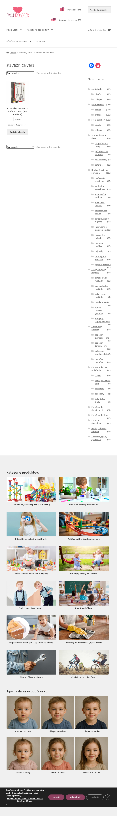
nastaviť (95, 797)
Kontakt (40, 41)
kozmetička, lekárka (100, 196)
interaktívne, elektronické (101, 228)
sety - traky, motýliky (100, 295)
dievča (98, 94)
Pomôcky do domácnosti (97, 408)
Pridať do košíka (17, 132)
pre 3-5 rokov (97, 104)
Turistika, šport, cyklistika (99, 438)
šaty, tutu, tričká (100, 400)
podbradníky (101, 159)
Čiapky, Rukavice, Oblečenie (99, 369)
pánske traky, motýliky (101, 287)
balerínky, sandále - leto (101, 352)
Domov (13, 52)
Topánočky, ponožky (96, 328)
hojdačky (99, 251)
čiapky (98, 375)
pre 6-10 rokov (98, 119)
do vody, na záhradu (100, 258)
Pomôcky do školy (99, 415)
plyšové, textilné (103, 264)
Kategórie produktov (38, 29)
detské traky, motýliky (101, 279)
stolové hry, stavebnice (100, 188)
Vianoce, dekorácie (96, 422)
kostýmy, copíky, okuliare (102, 320)
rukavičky (99, 388)
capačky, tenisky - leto (101, 344)
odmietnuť (75, 797)
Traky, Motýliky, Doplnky (98, 271)
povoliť (56, 797)
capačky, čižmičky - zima (102, 336)
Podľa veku (12, 29)
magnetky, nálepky (100, 236)
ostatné (99, 164)
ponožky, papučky (99, 361)
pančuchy (99, 393)
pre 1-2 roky (96, 89)
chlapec (98, 99)
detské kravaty (102, 302)
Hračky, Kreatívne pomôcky (99, 171)
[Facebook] (91, 65)
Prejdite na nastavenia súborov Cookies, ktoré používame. (25, 800)
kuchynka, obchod (100, 204)
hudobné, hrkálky (99, 245)
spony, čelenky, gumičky (99, 310)
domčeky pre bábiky (101, 212)
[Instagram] (98, 65)
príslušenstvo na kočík (101, 153)
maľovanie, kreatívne (100, 179)
